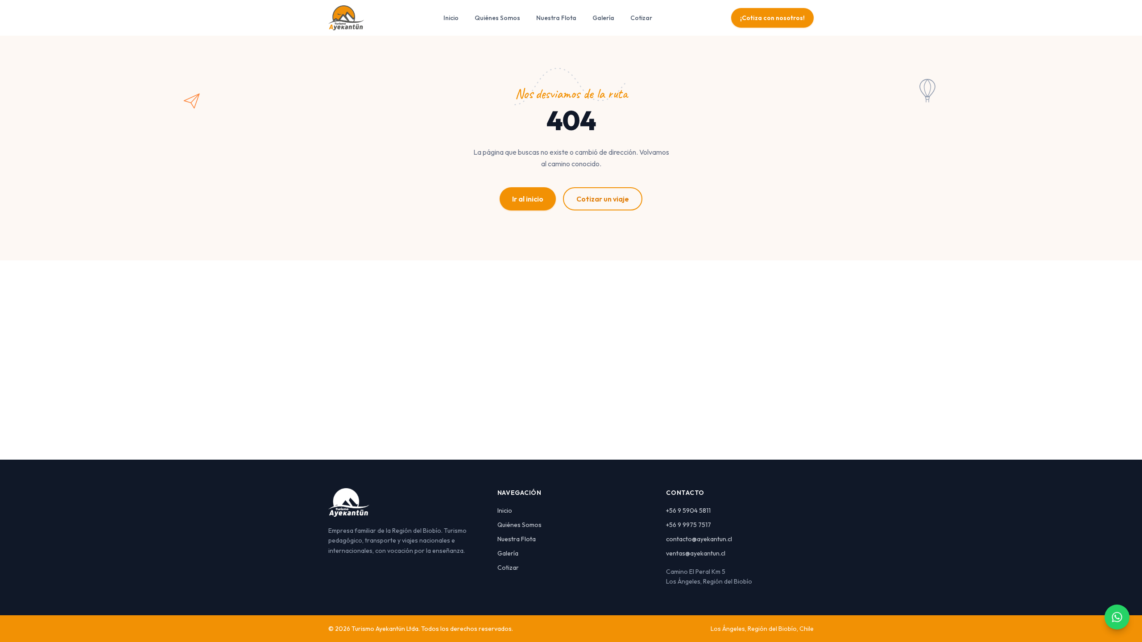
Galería (603, 18)
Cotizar (641, 18)
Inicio (451, 18)
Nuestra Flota (556, 18)
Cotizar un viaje (602, 198)
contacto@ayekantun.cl (699, 539)
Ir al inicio (527, 198)
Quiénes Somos (497, 18)
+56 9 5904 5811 (688, 510)
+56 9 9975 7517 (688, 525)
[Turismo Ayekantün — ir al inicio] (346, 17)
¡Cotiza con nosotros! (772, 18)
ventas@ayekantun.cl (695, 553)
